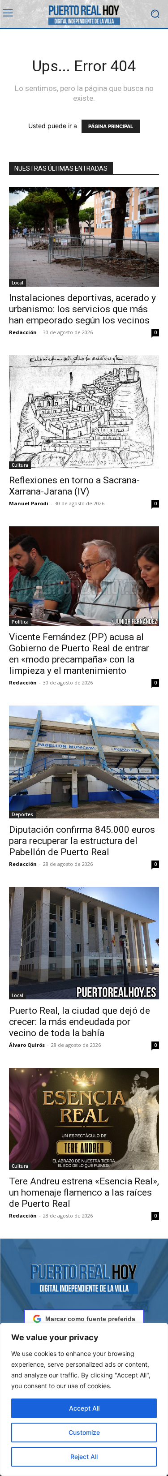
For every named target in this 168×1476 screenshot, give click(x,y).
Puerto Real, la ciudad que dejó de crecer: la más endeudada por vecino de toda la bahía (79, 1021)
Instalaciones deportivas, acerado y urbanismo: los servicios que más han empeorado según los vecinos (82, 309)
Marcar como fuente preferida (90, 1318)
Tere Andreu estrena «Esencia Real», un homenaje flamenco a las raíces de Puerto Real (84, 1192)
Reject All (84, 1456)
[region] (84, 1399)
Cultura (20, 465)
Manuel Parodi (28, 503)
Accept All (84, 1408)
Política (20, 622)
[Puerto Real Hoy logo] (84, 1277)
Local (17, 283)
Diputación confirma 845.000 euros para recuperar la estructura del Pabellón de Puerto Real (82, 840)
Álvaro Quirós (27, 1044)
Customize (84, 1432)
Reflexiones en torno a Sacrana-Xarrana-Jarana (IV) (74, 486)
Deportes (22, 814)
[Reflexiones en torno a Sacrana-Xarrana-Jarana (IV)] (84, 412)
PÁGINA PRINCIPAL (110, 126)
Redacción (23, 332)
